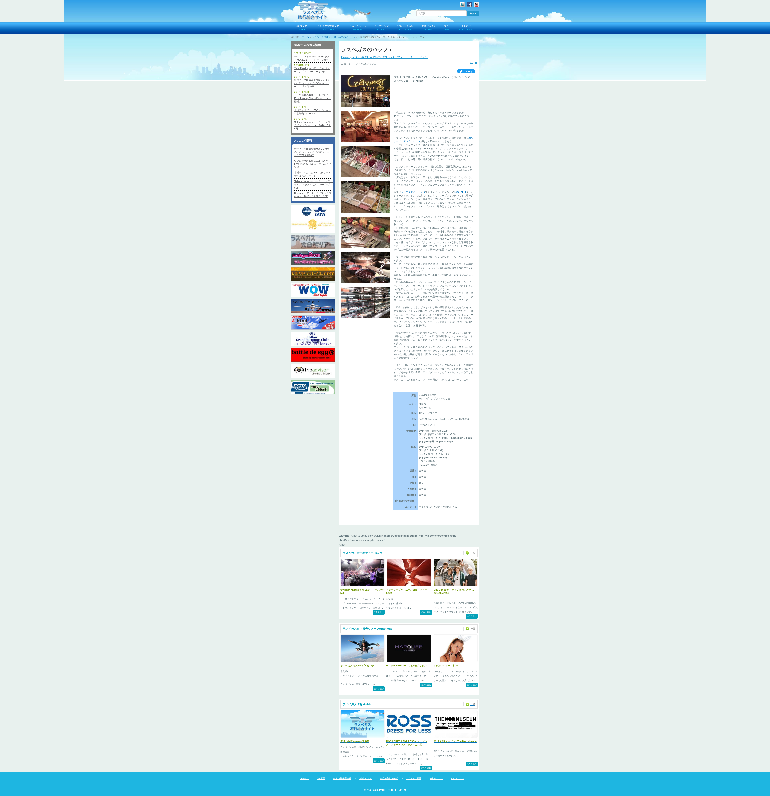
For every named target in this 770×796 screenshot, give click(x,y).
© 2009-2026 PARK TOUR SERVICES (385, 790)
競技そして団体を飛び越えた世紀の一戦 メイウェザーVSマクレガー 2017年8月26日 (312, 83)
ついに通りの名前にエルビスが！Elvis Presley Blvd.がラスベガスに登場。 (312, 98)
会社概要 (321, 778)
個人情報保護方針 (342, 778)
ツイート (468, 71)
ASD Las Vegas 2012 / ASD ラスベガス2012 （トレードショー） (312, 58)
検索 (472, 13)
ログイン (304, 778)
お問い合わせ (365, 778)
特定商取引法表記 (389, 778)
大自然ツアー (302, 28)
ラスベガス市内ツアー (329, 28)
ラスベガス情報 (405, 28)
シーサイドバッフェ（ (413, 192)
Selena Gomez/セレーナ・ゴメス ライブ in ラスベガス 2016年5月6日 (312, 125)
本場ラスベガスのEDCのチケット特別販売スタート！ (312, 112)
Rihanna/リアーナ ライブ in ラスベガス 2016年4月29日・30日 (312, 195)
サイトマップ (457, 778)
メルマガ (465, 28)
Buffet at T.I (460, 192)
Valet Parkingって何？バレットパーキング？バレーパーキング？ (312, 70)
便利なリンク (436, 778)
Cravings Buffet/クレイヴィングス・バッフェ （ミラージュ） (384, 57)
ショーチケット (357, 28)
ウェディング (381, 28)
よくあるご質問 (413, 778)
